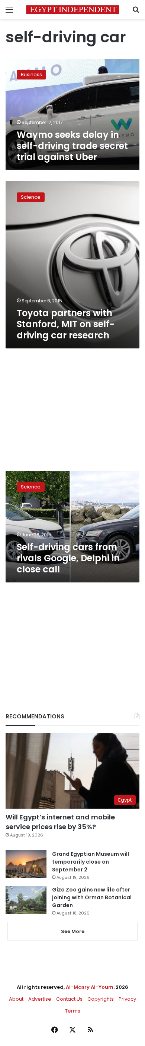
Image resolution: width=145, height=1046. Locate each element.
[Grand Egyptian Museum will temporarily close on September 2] (26, 864)
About (16, 999)
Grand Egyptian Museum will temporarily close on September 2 (90, 861)
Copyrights (100, 999)
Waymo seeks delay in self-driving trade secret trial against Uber (72, 146)
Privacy (127, 999)
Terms (72, 1010)
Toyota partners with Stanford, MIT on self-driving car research (66, 324)
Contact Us (69, 999)
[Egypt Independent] (72, 9)
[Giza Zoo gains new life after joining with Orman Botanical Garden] (26, 900)
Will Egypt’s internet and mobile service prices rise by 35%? (60, 821)
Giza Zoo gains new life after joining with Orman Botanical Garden (92, 897)
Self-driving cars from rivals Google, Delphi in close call (68, 558)
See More (72, 931)
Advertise (39, 999)
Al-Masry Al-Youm (89, 987)
